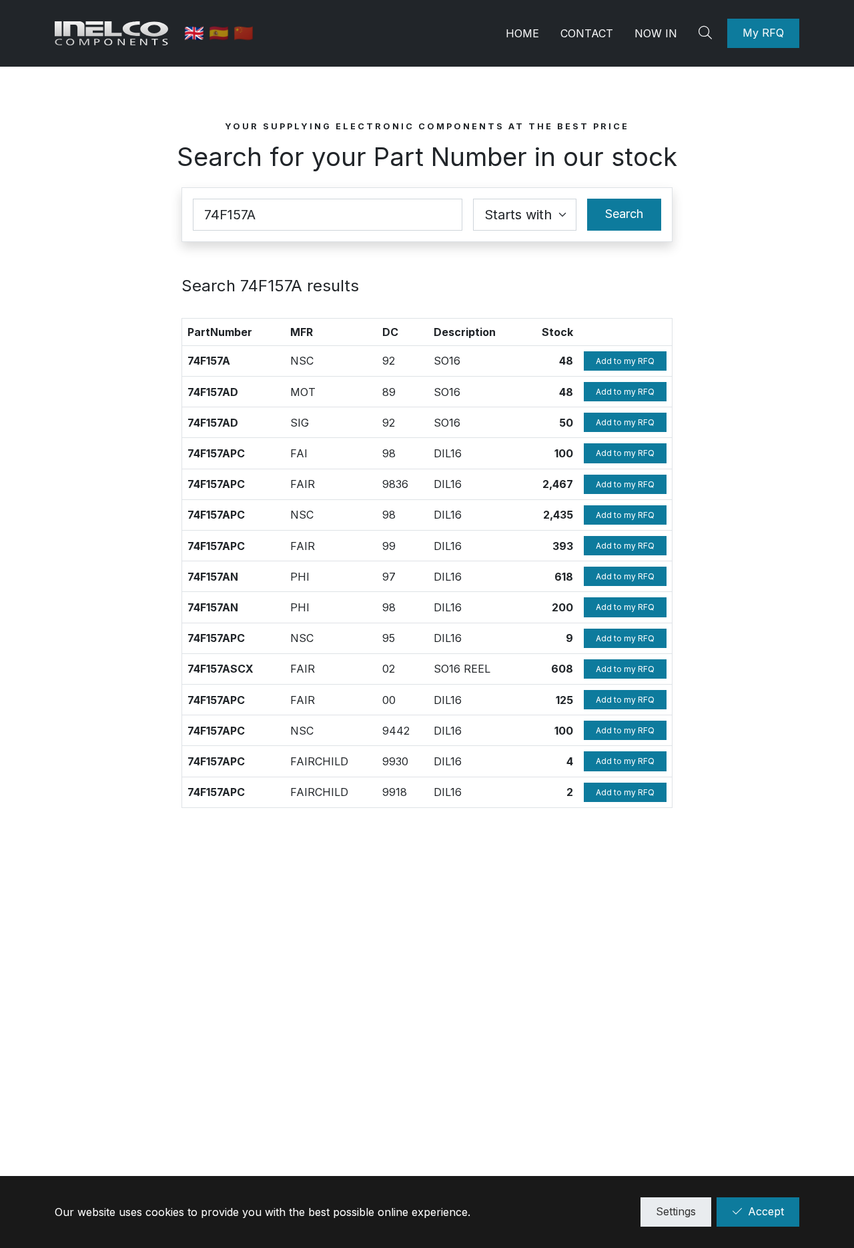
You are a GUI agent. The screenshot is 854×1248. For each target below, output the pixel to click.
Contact (586, 33)
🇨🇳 (244, 33)
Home (522, 33)
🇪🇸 (221, 33)
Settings (676, 1211)
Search (624, 214)
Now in (655, 33)
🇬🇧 (196, 33)
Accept (766, 1211)
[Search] (707, 33)
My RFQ (763, 32)
